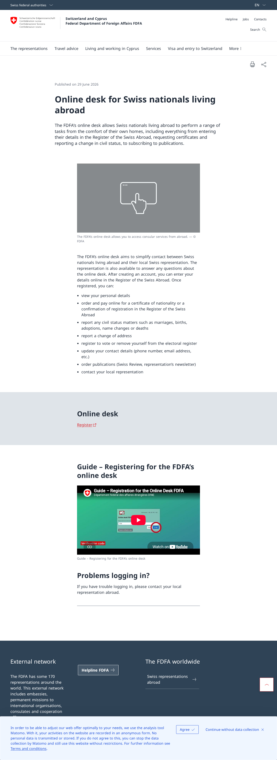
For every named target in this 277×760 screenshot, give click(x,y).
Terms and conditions (29, 748)
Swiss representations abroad (167, 679)
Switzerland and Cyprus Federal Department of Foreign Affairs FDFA (104, 21)
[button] (29, 48)
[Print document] (252, 64)
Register (84, 424)
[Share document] (263, 64)
